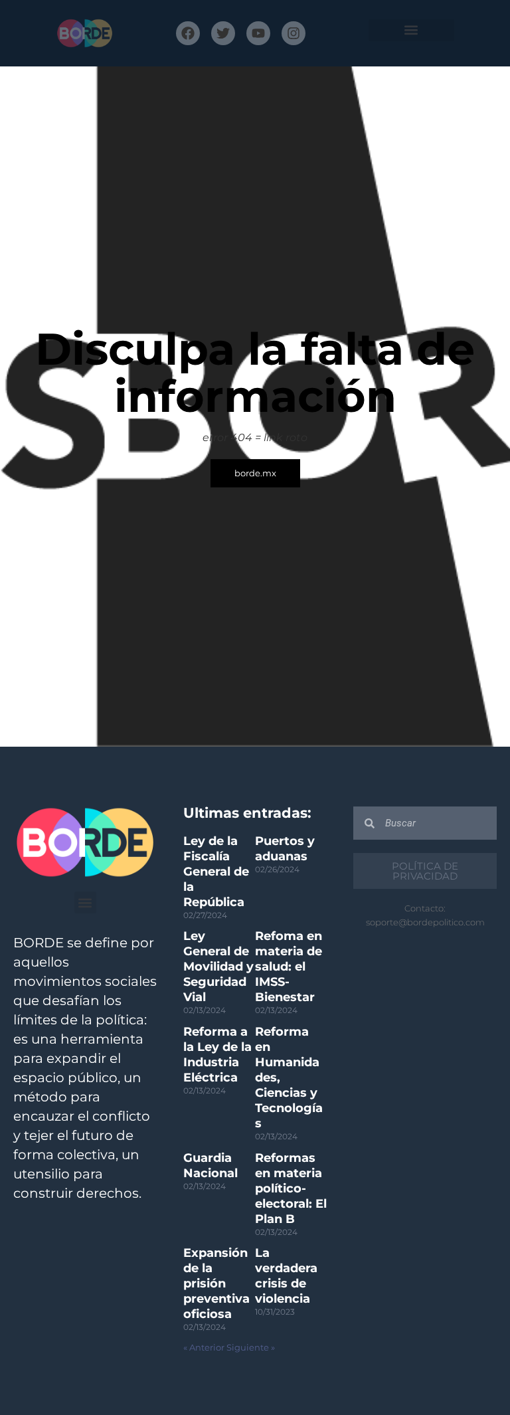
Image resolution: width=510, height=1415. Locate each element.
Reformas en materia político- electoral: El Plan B (291, 1188)
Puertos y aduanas (285, 849)
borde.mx (255, 473)
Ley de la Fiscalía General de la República (216, 871)
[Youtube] (258, 33)
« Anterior (203, 1348)
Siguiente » (250, 1348)
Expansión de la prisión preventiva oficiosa (216, 1283)
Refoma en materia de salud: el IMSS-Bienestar (288, 966)
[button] (411, 30)
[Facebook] (188, 33)
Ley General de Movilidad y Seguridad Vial (218, 966)
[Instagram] (293, 33)
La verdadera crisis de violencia (286, 1276)
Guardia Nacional (210, 1165)
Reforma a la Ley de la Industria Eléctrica (217, 1054)
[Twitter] (223, 33)
